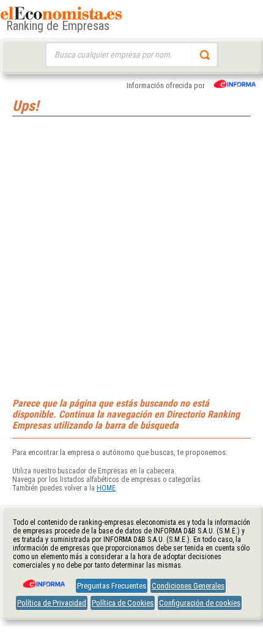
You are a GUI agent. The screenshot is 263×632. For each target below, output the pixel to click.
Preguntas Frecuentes (111, 585)
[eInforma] (43, 579)
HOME (106, 488)
